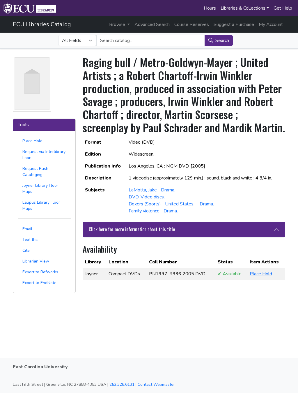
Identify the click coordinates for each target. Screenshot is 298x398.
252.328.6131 (121, 384)
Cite (26, 250)
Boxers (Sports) (145, 204)
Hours (210, 8)
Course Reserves (191, 24)
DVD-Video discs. (147, 197)
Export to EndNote (39, 283)
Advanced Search (152, 24)
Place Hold (32, 141)
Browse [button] (117, 24)
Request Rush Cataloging (35, 171)
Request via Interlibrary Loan (43, 155)
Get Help (283, 8)
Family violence (144, 211)
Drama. (168, 190)
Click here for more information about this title (132, 229)
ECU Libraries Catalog (42, 24)
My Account (271, 24)
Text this (30, 239)
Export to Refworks (40, 272)
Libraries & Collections (243, 8)
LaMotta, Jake (143, 190)
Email (27, 229)
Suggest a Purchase (234, 24)
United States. (179, 204)
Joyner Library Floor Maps (40, 188)
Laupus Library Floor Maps (41, 205)
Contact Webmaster (156, 384)
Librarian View (35, 261)
